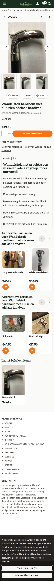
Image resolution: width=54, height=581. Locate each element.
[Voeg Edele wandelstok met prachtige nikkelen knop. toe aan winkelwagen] (32, 287)
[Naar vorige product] (42, 17)
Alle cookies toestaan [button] (27, 575)
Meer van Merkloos (12, 146)
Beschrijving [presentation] (9, 158)
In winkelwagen (32, 133)
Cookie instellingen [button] (26, 568)
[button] (5, 3)
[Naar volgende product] (49, 17)
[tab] (10, 158)
